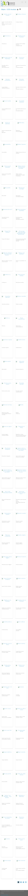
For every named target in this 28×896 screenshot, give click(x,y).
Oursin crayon (4, 716)
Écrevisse (3, 846)
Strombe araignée (19, 542)
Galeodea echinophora (5, 88)
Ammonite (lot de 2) (5, 217)
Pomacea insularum (19, 564)
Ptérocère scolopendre (6, 542)
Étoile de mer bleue (5, 412)
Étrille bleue (18, 130)
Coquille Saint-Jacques (20, 651)
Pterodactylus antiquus (20, 196)
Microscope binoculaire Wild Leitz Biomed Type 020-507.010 (21, 240)
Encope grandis (4, 781)
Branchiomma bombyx (20, 282)
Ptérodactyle (18, 195)
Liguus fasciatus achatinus (6, 586)
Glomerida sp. (4, 43)
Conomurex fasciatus (19, 67)
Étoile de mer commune (20, 673)
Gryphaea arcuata (19, 45)
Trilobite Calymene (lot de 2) (21, 152)
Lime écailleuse (18, 629)
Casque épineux (4, 87)
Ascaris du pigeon (5, 434)
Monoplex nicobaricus (19, 89)
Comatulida (18, 695)
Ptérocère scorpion (19, 521)
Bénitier (17, 412)
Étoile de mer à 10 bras (6, 694)
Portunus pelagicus (19, 131)
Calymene (17, 153)
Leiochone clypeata (5, 347)
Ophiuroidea (4, 804)
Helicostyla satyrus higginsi (6, 564)
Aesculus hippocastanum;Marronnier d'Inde (20, 502)
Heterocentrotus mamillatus (6, 717)
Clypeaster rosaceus (19, 717)
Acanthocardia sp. (5, 629)
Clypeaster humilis (19, 782)
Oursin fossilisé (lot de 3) (6, 108)
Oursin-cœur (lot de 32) (6, 738)
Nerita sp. (3, 325)
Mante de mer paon (19, 846)
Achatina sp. (18, 739)
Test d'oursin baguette (6, 673)
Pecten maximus (18, 652)
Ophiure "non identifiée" (6, 803)
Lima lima (17, 630)
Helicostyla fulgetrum (19, 369)
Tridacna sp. (18, 413)
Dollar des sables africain (20, 781)
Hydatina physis (19, 347)
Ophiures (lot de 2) (19, 803)
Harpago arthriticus (19, 543)
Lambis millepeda (5, 543)
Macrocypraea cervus (5, 67)
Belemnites (3, 132)
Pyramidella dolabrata (19, 110)
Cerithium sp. (4, 282)
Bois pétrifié (4, 195)
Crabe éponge (4, 868)
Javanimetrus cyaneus (5, 522)
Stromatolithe (4, 152)
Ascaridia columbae (5, 435)
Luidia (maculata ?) (5, 695)
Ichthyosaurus (18, 175)
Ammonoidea (4, 218)
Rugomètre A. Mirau (19, 434)
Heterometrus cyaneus (6, 521)
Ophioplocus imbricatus (20, 804)
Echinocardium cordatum (6, 739)
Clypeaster (3, 109)
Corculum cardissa (5, 652)
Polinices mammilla (19, 304)
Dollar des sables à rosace (20, 716)
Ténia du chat (18, 325)
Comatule (17, 694)
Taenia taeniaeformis (19, 326)
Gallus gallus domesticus (20, 219)
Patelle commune (19, 586)
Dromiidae (3, 869)
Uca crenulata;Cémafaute (20, 870)
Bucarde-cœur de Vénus (6, 651)
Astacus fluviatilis (5, 847)
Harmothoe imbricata (5, 304)
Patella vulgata (18, 587)
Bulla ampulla (4, 369)
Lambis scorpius (18, 522)
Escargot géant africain (20, 738)
